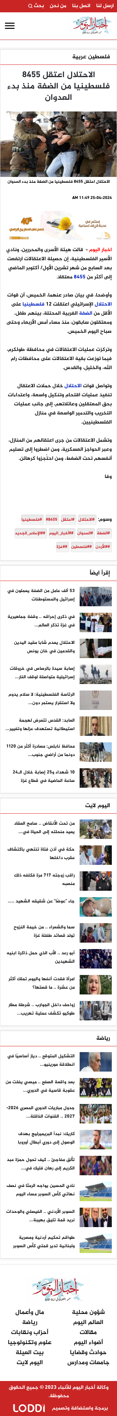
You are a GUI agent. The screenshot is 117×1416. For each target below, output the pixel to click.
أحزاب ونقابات (29, 1333)
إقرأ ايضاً (100, 573)
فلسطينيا (33, 304)
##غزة (62, 547)
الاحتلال (103, 304)
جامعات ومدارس (88, 1363)
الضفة (85, 313)
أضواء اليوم (88, 1343)
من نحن (58, 6)
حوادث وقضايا (88, 1353)
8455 (79, 277)
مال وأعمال (29, 1312)
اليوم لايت (97, 806)
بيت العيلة (30, 1353)
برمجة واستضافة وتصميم (79, 1408)
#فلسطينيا (31, 519)
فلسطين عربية (91, 57)
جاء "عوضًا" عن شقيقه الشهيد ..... (41, 901)
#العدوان (85, 533)
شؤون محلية (88, 1312)
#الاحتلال (86, 519)
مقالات (88, 1333)
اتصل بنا (81, 6)
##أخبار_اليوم (61, 533)
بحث (38, 6)
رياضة (103, 1038)
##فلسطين (81, 547)
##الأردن (103, 547)
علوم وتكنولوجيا (29, 1343)
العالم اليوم (88, 1322)
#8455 (51, 519)
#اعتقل (67, 519)
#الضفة (103, 533)
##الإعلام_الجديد (30, 533)
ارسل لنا (105, 6)
